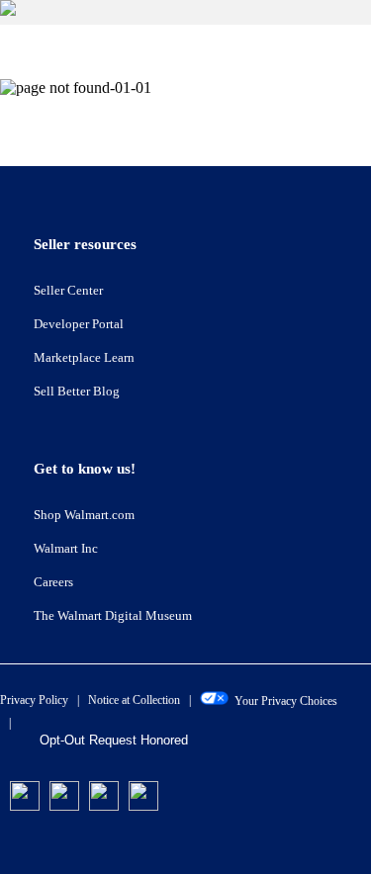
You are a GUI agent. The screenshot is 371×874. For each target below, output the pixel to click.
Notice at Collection (134, 700)
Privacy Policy (34, 700)
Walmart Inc (66, 548)
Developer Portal (79, 323)
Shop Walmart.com (84, 514)
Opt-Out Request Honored (114, 740)
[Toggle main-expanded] (185, 12)
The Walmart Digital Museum (113, 615)
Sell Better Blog (77, 391)
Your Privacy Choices (283, 701)
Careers (53, 581)
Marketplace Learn (84, 357)
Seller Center (68, 290)
